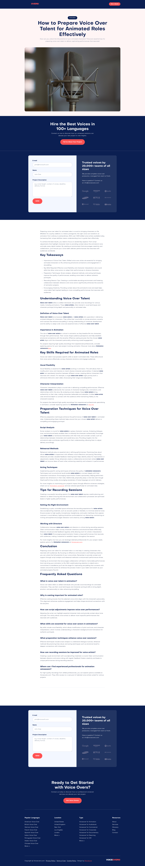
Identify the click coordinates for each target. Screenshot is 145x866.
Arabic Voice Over (31, 840)
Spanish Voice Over (31, 832)
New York (57, 827)
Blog (113, 830)
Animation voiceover (57, 486)
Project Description (40, 180)
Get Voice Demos (72, 800)
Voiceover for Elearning (87, 835)
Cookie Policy (71, 861)
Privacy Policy (50, 861)
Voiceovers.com (76, 542)
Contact (87, 4)
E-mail (35, 160)
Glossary (115, 827)
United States (59, 821)
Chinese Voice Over (31, 843)
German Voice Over (31, 827)
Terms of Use (61, 861)
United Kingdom (59, 824)
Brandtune (88, 861)
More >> (27, 846)
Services (115, 824)
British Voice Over (31, 824)
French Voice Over (31, 830)
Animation (72, 17)
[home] (32, 4)
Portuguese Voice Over (32, 838)
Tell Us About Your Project (72, 142)
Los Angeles (58, 830)
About (80, 4)
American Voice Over (32, 821)
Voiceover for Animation (87, 821)
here (49, 348)
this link (91, 404)
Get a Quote (115, 4)
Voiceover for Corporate (87, 830)
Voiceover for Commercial (88, 827)
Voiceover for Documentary (88, 832)
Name (35, 170)
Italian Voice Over (31, 835)
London (57, 832)
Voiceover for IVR (85, 838)
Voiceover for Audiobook (87, 824)
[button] (60, 4)
